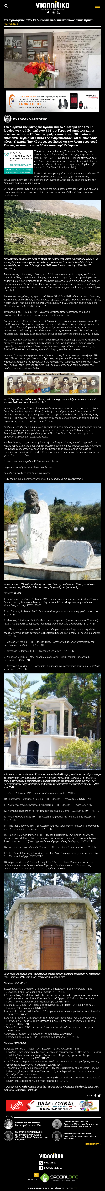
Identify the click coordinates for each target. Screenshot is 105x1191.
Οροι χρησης (33, 1180)
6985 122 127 (50, 1163)
